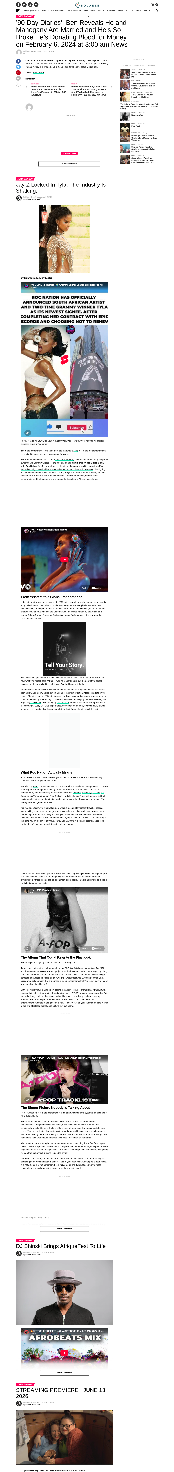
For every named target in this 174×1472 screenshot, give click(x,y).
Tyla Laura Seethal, (64, 459)
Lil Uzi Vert (32, 796)
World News (89, 10)
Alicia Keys (87, 793)
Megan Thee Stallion (52, 796)
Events (45, 10)
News (120, 10)
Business (111, 10)
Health (146, 10)
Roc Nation (49, 808)
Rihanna (77, 793)
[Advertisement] (69, 133)
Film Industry (74, 10)
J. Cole (96, 793)
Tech (138, 10)
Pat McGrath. (63, 702)
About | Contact (31, 10)
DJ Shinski (48, 1468)
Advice (101, 10)
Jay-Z (35, 786)
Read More (38, 72)
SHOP (87, 17)
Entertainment (58, 10)
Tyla (76, 451)
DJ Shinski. (63, 1465)
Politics (129, 10)
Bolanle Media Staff (32, 199)
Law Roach (35, 702)
